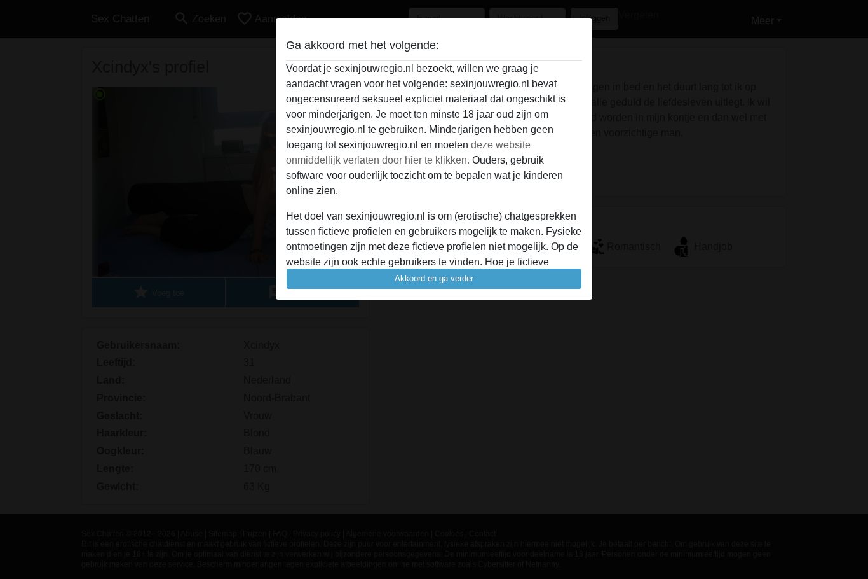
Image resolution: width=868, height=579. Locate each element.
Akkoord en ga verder (434, 278)
